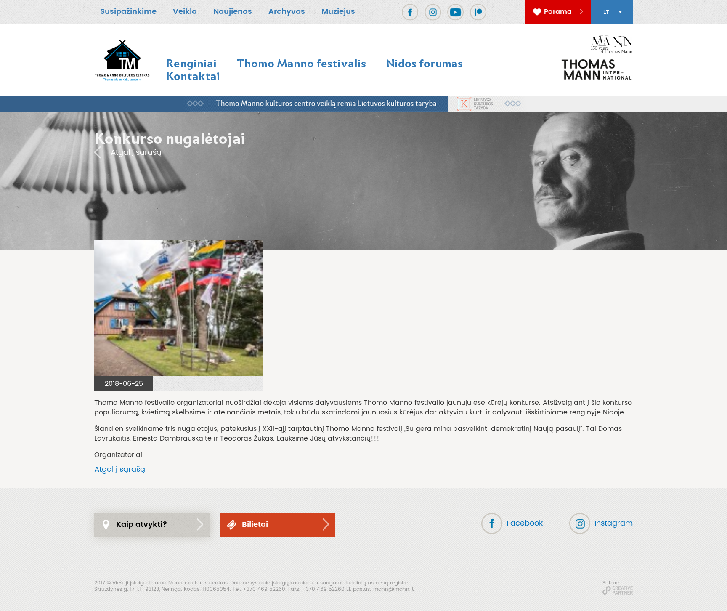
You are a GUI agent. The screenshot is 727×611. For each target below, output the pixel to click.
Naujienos (232, 11)
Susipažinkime (128, 11)
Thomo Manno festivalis (301, 63)
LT (606, 12)
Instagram (613, 523)
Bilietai (255, 524)
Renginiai (191, 63)
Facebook (525, 523)
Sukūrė (610, 583)
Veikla (185, 11)
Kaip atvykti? (141, 524)
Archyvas (286, 11)
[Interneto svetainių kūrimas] (617, 590)
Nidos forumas (424, 63)
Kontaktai (193, 76)
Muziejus (338, 11)
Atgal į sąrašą (136, 152)
